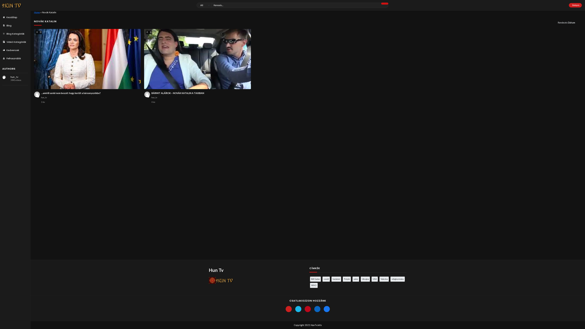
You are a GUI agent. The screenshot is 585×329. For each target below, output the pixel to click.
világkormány (398, 279)
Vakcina (384, 279)
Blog (9, 25)
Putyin (347, 279)
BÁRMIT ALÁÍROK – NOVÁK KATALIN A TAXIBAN (177, 93)
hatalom (336, 279)
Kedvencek (13, 50)
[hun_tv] (4, 77)
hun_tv (14, 77)
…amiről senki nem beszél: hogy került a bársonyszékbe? (71, 93)
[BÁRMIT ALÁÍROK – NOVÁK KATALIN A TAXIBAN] (197, 59)
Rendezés (566, 22)
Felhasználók (14, 58)
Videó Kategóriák (16, 42)
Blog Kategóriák (15, 33)
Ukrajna (365, 279)
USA (375, 279)
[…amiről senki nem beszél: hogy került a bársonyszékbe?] (87, 59)
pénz (356, 279)
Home (37, 12)
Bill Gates (315, 279)
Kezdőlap (12, 17)
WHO (314, 285)
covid (326, 279)
